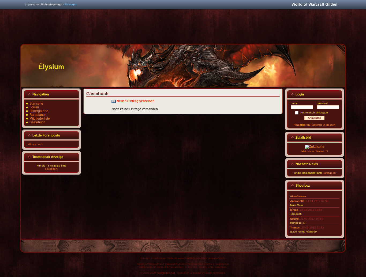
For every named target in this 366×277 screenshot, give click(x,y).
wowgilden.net (166, 272)
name (294, 103)
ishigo (294, 209)
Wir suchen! (35, 144)
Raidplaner (37, 115)
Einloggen (71, 4)
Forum (34, 107)
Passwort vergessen (323, 124)
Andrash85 (297, 201)
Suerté (294, 218)
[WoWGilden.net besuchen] (314, 4)
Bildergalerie (38, 111)
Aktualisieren (298, 196)
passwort (322, 103)
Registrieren (302, 124)
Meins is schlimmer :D (314, 151)
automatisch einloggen (314, 112)
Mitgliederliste (39, 118)
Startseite (36, 103)
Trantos (295, 227)
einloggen (51, 168)
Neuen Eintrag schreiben (135, 101)
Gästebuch (37, 122)
